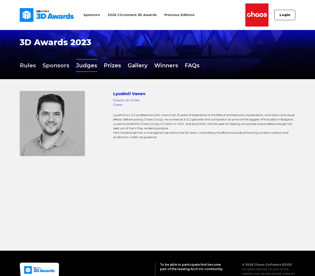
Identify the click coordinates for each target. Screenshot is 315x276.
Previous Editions (179, 15)
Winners (166, 65)
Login (285, 15)
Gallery (138, 65)
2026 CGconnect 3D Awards (132, 15)
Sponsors (91, 15)
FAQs (192, 65)
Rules (28, 65)
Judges (86, 65)
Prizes (112, 65)
